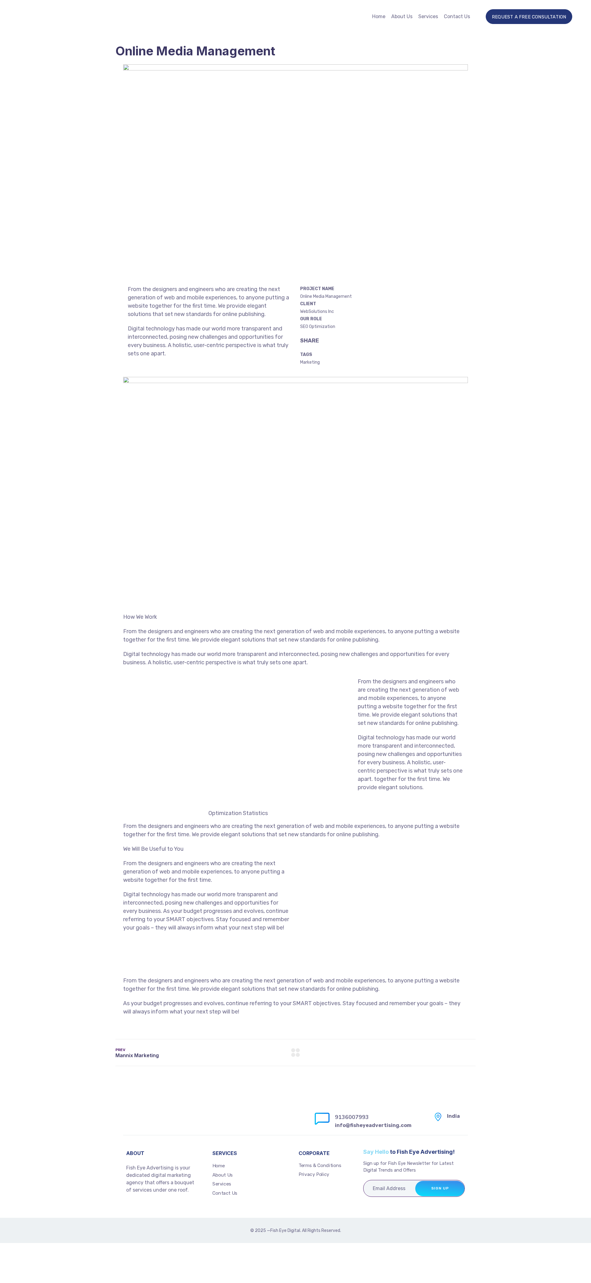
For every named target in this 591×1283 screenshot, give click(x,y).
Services (428, 16)
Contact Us (457, 16)
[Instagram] (130, 1208)
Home (378, 16)
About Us (401, 16)
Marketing (310, 362)
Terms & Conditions (320, 1165)
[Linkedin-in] (143, 1208)
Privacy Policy (314, 1174)
